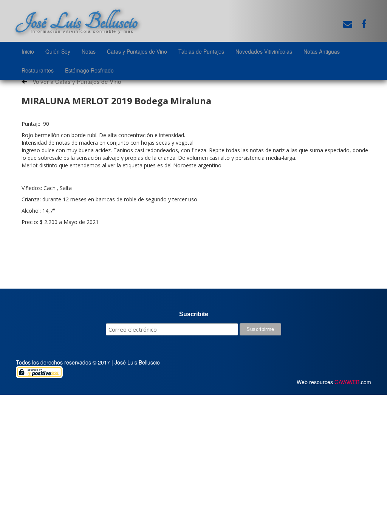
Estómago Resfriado (89, 70)
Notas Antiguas (321, 51)
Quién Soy (57, 51)
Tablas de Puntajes (201, 51)
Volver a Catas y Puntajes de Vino (76, 81)
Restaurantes (38, 70)
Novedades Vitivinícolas (263, 51)
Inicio (28, 51)
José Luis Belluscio (77, 21)
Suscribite (193, 314)
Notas (89, 51)
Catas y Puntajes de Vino (137, 51)
